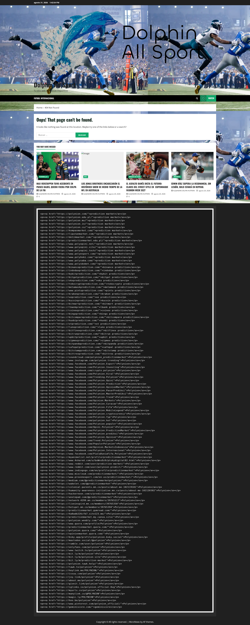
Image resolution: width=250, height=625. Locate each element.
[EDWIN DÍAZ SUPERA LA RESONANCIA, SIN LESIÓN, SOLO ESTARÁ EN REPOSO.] (192, 166)
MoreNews (134, 621)
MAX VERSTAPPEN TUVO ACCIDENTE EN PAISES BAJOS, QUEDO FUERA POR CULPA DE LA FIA (56, 187)
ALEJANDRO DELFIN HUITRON (49, 194)
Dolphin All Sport (55, 84)
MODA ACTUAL (134, 177)
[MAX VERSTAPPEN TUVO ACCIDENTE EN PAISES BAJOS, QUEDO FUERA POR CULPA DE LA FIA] (57, 166)
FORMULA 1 (43, 177)
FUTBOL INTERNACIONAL (44, 98)
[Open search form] (197, 98)
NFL (85, 177)
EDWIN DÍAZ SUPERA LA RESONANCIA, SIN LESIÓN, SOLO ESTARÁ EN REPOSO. (191, 185)
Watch (211, 98)
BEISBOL (177, 177)
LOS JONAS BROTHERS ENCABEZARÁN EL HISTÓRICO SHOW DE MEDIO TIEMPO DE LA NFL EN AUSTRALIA (101, 187)
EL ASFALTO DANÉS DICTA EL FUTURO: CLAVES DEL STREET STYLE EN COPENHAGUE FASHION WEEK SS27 (147, 187)
